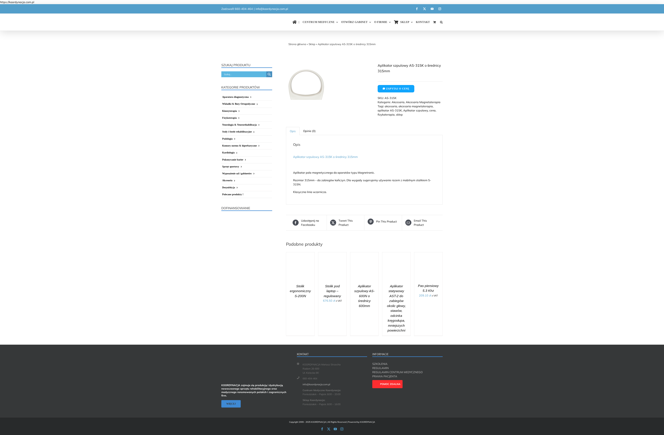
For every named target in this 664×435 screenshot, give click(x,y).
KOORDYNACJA (367, 422)
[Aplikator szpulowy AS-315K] (329, 83)
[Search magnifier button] (269, 74)
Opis (293, 131)
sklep (399, 114)
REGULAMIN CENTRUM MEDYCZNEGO (397, 372)
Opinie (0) (309, 131)
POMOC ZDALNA (390, 384)
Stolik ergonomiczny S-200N (300, 291)
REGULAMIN (380, 368)
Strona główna (297, 44)
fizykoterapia (386, 114)
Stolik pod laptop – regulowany (332, 291)
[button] (441, 22)
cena (432, 110)
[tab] (292, 131)
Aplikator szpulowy (415, 110)
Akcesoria (398, 102)
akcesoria (391, 106)
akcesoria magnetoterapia (416, 106)
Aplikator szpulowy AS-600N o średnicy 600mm (364, 296)
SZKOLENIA (380, 364)
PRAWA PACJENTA (384, 376)
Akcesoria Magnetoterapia (423, 102)
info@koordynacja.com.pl (272, 9)
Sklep (312, 44)
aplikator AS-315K (390, 110)
